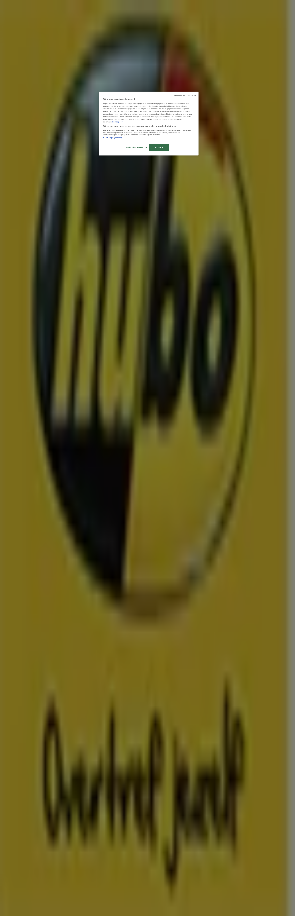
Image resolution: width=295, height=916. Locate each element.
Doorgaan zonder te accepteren (185, 95)
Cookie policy (117, 122)
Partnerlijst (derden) (112, 138)
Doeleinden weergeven (136, 147)
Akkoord (159, 147)
